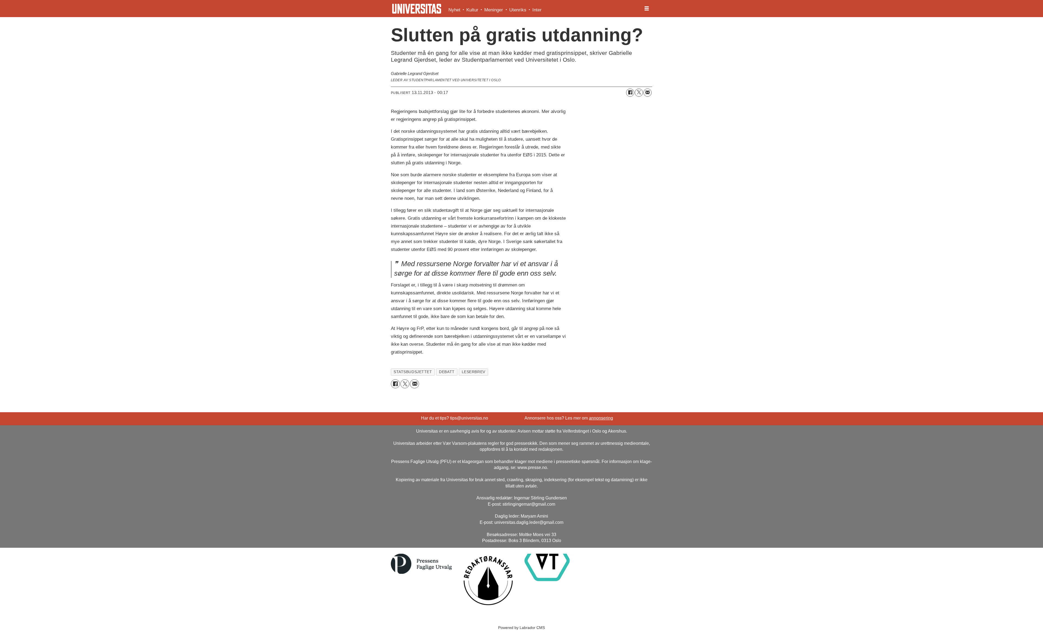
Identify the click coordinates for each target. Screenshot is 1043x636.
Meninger (493, 9)
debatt (446, 372)
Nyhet (454, 9)
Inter (537, 9)
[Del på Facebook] (630, 93)
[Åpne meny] (647, 9)
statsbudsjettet (413, 372)
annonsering (601, 418)
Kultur (472, 9)
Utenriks (517, 9)
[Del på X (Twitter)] (639, 93)
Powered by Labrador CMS (521, 627)
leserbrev (473, 372)
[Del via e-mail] (647, 93)
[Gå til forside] (416, 9)
